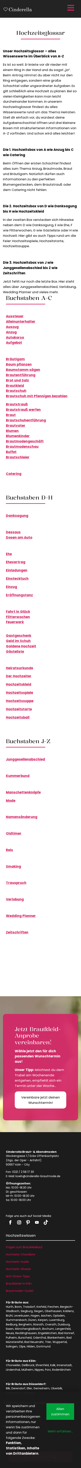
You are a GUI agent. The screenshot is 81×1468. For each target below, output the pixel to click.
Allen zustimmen (60, 1411)
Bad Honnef (66, 1333)
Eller (29, 1388)
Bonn (18, 1307)
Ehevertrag (15, 562)
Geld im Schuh (18, 641)
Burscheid (25, 1338)
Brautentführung (20, 375)
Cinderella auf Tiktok (45, 1222)
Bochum (48, 1329)
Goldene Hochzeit (21, 646)
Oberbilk (56, 1388)
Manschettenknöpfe (23, 792)
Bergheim (25, 1324)
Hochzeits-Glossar (18, 1269)
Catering (13, 473)
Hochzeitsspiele (19, 692)
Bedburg (11, 1324)
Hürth (9, 1307)
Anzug (11, 332)
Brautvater (15, 425)
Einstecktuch (17, 578)
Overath (50, 1324)
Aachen (46, 1316)
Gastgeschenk (18, 635)
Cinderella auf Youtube (36, 1222)
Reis (9, 850)
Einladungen (16, 570)
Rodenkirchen (61, 1370)
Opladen (59, 1316)
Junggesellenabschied (25, 759)
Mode (10, 800)
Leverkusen (21, 1316)
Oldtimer (13, 833)
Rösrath (38, 1324)
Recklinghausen (26, 1333)
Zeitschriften (17, 932)
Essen (10, 1329)
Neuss (10, 1333)
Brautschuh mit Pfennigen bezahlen (36, 396)
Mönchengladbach (28, 1329)
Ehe (9, 554)
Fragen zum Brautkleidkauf (24, 1247)
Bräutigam (15, 359)
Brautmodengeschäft (25, 441)
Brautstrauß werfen (23, 409)
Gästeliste (15, 651)
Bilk (8, 1388)
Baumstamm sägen (23, 369)
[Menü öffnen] (70, 8)
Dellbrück (28, 1365)
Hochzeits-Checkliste (20, 1254)
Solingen (11, 1346)
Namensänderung (21, 817)
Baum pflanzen (19, 364)
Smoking (13, 866)
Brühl (9, 1316)
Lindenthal (13, 1370)
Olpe (22, 1346)
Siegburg (27, 1311)
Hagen (35, 1316)
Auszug (12, 326)
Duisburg (64, 1324)
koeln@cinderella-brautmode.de (38, 1176)
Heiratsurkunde (19, 668)
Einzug (11, 586)
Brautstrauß (17, 404)
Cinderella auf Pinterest (28, 1222)
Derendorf (18, 1388)
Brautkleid (15, 385)
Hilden (31, 1346)
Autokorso (15, 337)
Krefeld (41, 1307)
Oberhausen (53, 1311)
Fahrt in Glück (18, 611)
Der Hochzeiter (18, 676)
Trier (48, 1342)
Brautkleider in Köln (19, 1284)
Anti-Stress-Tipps (18, 1276)
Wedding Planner (21, 915)
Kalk (52, 1365)
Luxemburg (56, 1320)
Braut (11, 415)
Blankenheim (56, 1338)
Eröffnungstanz (19, 595)
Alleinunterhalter (20, 321)
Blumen (12, 431)
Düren (32, 1320)
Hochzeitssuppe (19, 701)
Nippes (39, 1370)
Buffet (11, 452)
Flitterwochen (18, 617)
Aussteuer (15, 316)
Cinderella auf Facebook (10, 1222)
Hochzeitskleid (18, 684)
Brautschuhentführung (26, 420)
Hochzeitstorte (19, 709)
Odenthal (39, 1338)
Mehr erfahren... (60, 1431)
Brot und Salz (17, 380)
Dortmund (43, 1346)
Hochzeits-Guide (17, 1262)
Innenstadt (64, 1365)
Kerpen (43, 1320)
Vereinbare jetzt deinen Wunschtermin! (40, 1100)
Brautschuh (16, 390)
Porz (48, 1370)
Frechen (53, 1307)
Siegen (38, 1311)
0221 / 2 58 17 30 (23, 1172)
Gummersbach (16, 1320)
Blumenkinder (18, 436)
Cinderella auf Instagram (19, 1222)
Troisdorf (29, 1307)
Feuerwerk (15, 622)
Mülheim (27, 1370)
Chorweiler (13, 1365)
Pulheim (11, 1338)
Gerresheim (41, 1388)
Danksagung (17, 515)
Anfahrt (35, 1160)
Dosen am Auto (19, 537)
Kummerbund (17, 775)
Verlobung (15, 899)
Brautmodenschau (22, 446)
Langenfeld (63, 1329)
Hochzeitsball (17, 717)
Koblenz (68, 1311)
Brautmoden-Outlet (20, 1291)
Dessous (13, 532)
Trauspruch (16, 882)
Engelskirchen (47, 1333)
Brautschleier (17, 457)
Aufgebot (14, 342)
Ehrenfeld (42, 1365)
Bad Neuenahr (34, 1342)
